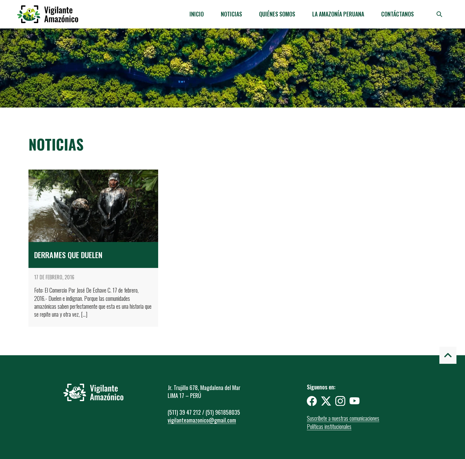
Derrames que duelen (68, 254)
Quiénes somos (277, 14)
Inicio (196, 14)
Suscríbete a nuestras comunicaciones (343, 418)
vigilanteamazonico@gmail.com (202, 420)
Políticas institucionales (329, 426)
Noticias (231, 14)
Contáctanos (397, 14)
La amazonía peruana (338, 14)
